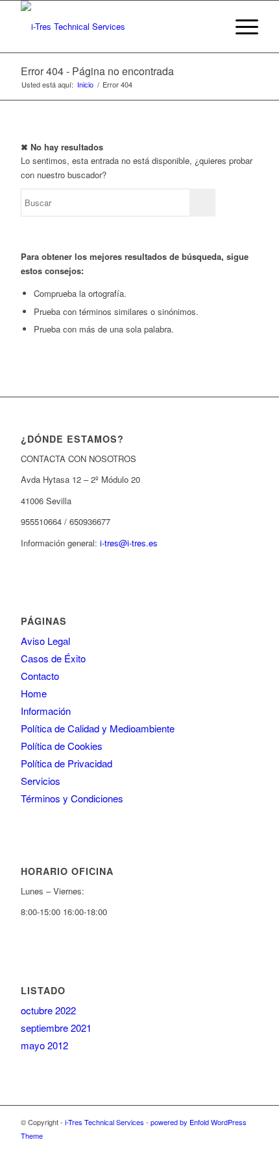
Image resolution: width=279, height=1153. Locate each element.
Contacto (40, 675)
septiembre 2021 (56, 1027)
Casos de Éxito (53, 658)
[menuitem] (210, 26)
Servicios (40, 780)
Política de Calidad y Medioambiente (98, 728)
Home (34, 693)
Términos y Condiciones (72, 798)
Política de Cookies (62, 745)
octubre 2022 (48, 1010)
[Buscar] (210, 26)
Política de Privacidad (66, 763)
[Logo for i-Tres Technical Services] (115, 26)
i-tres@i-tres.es (129, 543)
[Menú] (240, 26)
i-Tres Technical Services (104, 1122)
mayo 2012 (44, 1045)
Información (46, 710)
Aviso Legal (45, 640)
